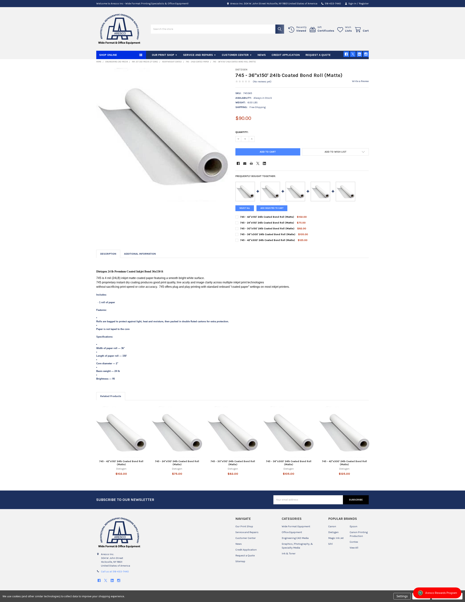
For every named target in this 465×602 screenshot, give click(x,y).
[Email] (245, 163)
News (262, 55)
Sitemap (240, 561)
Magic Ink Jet (336, 538)
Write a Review (360, 81)
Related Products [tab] (110, 396)
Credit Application (286, 55)
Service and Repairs (198, 55)
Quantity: (241, 132)
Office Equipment (292, 532)
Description (108, 253)
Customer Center (235, 55)
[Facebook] (346, 54)
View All (354, 547)
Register (364, 3)
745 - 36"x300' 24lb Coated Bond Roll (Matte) (267, 234)
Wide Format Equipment (296, 526)
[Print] (251, 163)
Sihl (330, 543)
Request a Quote (318, 55)
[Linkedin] (359, 54)
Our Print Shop (163, 55)
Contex (354, 541)
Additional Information (140, 253)
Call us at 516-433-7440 (115, 571)
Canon (332, 526)
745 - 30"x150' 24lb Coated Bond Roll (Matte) (267, 228)
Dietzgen (333, 532)
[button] (335, 152)
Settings (402, 596)
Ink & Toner (289, 553)
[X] (353, 54)
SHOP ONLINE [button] (108, 55)
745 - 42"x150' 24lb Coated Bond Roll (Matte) (267, 216)
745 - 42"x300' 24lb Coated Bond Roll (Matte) (267, 240)
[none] (163, 135)
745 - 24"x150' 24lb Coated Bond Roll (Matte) (267, 222)
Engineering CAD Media (295, 538)
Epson (353, 526)
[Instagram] (366, 54)
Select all (244, 208)
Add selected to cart (271, 208)
